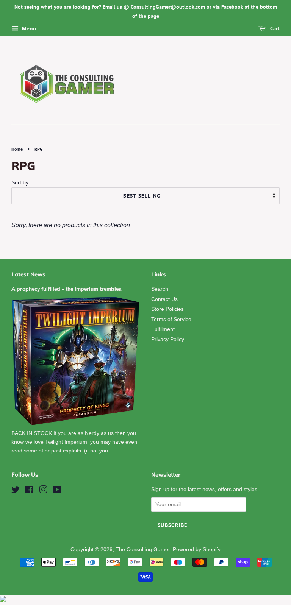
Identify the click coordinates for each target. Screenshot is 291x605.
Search (159, 289)
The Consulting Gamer (143, 549)
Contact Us (164, 299)
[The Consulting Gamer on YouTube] (57, 491)
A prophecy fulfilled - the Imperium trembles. (67, 288)
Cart (274, 28)
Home (17, 149)
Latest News (28, 274)
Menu (28, 28)
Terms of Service (171, 319)
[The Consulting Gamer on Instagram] (43, 491)
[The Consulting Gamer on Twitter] (15, 491)
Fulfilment (163, 329)
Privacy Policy (167, 339)
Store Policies (167, 309)
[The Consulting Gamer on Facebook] (29, 491)
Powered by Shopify (197, 549)
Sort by (19, 182)
